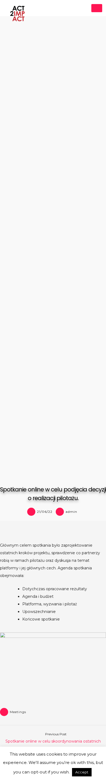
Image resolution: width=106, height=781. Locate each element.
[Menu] (96, 8)
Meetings (18, 712)
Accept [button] (81, 772)
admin (71, 512)
